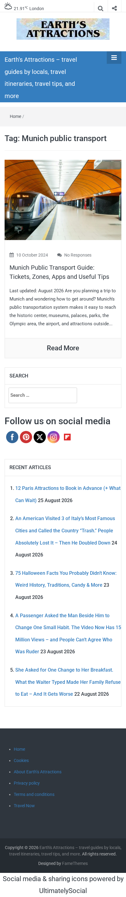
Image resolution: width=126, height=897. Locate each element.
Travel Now (24, 805)
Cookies (21, 760)
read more (63, 348)
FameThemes (75, 863)
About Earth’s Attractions (37, 771)
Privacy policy (27, 783)
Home (15, 116)
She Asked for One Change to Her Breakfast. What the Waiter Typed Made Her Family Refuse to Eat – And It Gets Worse (68, 682)
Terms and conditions (34, 794)
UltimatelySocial (63, 891)
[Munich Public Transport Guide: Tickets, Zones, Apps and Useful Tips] (63, 199)
